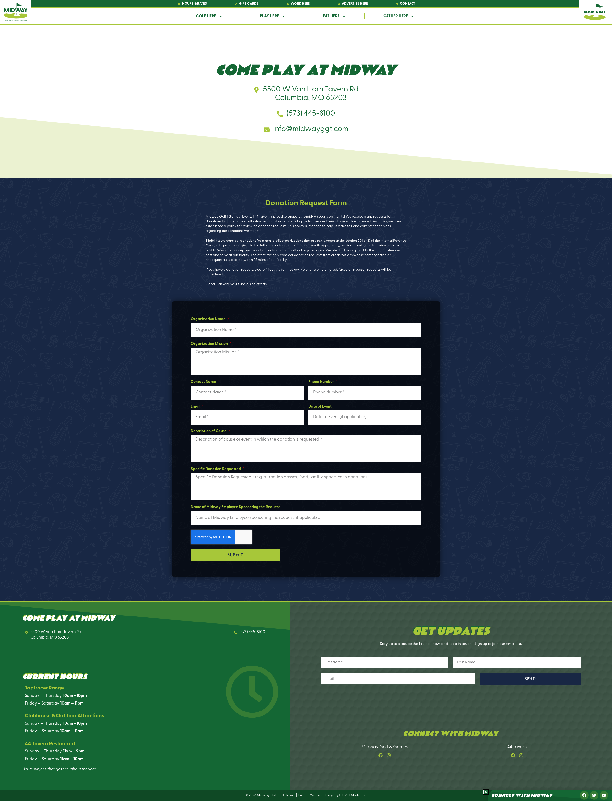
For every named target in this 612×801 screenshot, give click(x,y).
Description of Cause (209, 431)
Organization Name (208, 319)
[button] (486, 792)
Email (196, 407)
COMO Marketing (352, 795)
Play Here (269, 16)
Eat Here (331, 16)
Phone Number (321, 382)
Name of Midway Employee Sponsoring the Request (235, 507)
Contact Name (204, 382)
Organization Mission (210, 344)
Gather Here (395, 16)
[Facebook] (380, 755)
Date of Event (320, 407)
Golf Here (206, 16)
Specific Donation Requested (216, 469)
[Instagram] (388, 755)
